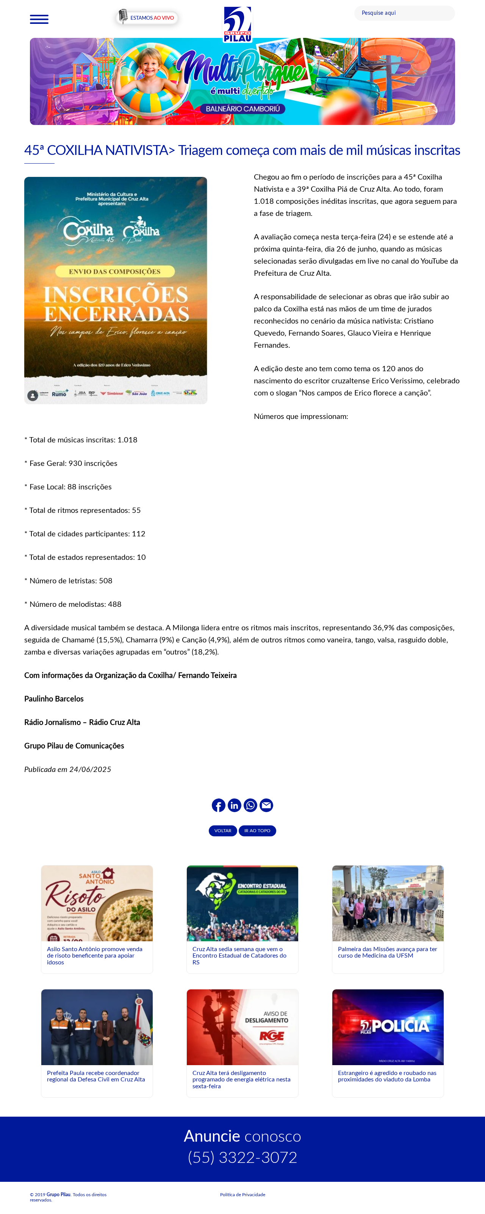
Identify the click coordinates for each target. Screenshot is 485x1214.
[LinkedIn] (234, 805)
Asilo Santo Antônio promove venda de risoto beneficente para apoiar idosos (94, 956)
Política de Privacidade (242, 1194)
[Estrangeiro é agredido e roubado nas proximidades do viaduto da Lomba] (388, 1027)
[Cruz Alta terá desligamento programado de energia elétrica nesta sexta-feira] (242, 1027)
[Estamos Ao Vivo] (147, 18)
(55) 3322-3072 (242, 1158)
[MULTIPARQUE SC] (242, 81)
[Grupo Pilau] (237, 24)
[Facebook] (218, 805)
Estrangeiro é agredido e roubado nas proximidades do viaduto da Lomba (387, 1076)
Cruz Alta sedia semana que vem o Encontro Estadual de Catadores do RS (239, 956)
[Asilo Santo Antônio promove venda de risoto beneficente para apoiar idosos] (97, 921)
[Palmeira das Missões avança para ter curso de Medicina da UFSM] (388, 907)
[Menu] (39, 19)
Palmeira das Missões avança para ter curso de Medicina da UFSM (387, 952)
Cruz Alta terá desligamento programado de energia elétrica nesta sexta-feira (241, 1079)
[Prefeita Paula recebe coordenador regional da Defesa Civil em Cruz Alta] (97, 1027)
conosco (242, 1137)
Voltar (223, 830)
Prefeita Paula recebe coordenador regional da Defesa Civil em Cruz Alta (96, 1076)
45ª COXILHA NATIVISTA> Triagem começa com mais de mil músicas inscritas (242, 151)
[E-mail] (266, 805)
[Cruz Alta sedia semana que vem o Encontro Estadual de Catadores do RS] (242, 934)
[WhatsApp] (250, 805)
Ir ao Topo (257, 830)
